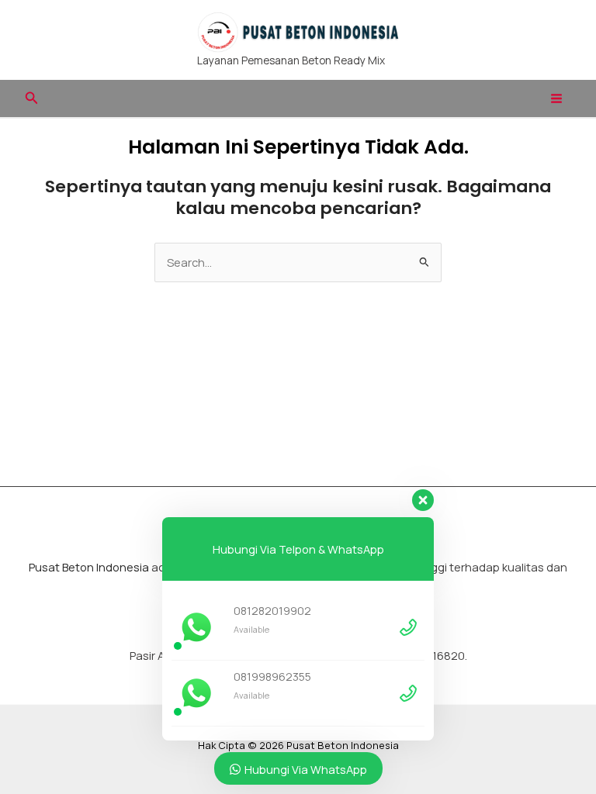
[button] (32, 98)
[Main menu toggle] (556, 98)
